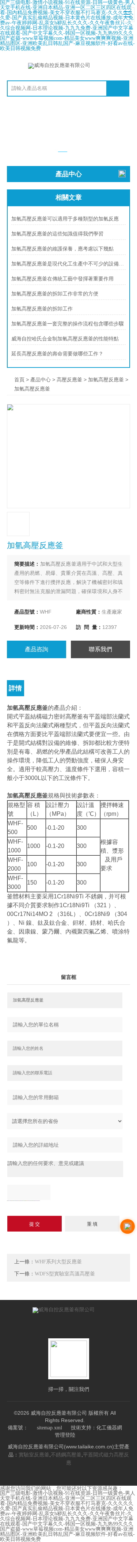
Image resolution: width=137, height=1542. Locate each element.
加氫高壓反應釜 (106, 379)
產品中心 (40, 379)
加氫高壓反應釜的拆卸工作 (42, 309)
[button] (62, 151)
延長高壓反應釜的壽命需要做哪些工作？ (57, 354)
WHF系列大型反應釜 (58, 1261)
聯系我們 (100, 649)
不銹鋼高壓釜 (66, 1455)
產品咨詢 (36, 649)
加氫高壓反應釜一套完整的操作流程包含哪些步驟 (67, 324)
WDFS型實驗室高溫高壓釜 (65, 1274)
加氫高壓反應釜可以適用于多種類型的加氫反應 (65, 219)
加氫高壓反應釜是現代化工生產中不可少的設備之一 (68, 264)
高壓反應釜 (69, 379)
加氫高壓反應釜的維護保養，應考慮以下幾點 (62, 249)
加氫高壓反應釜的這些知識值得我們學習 (57, 234)
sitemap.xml (49, 1427)
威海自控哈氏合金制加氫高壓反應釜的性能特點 (65, 339)
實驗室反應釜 (34, 1455)
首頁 (19, 379)
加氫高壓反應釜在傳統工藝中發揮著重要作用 (62, 279)
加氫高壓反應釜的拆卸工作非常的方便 (54, 294)
